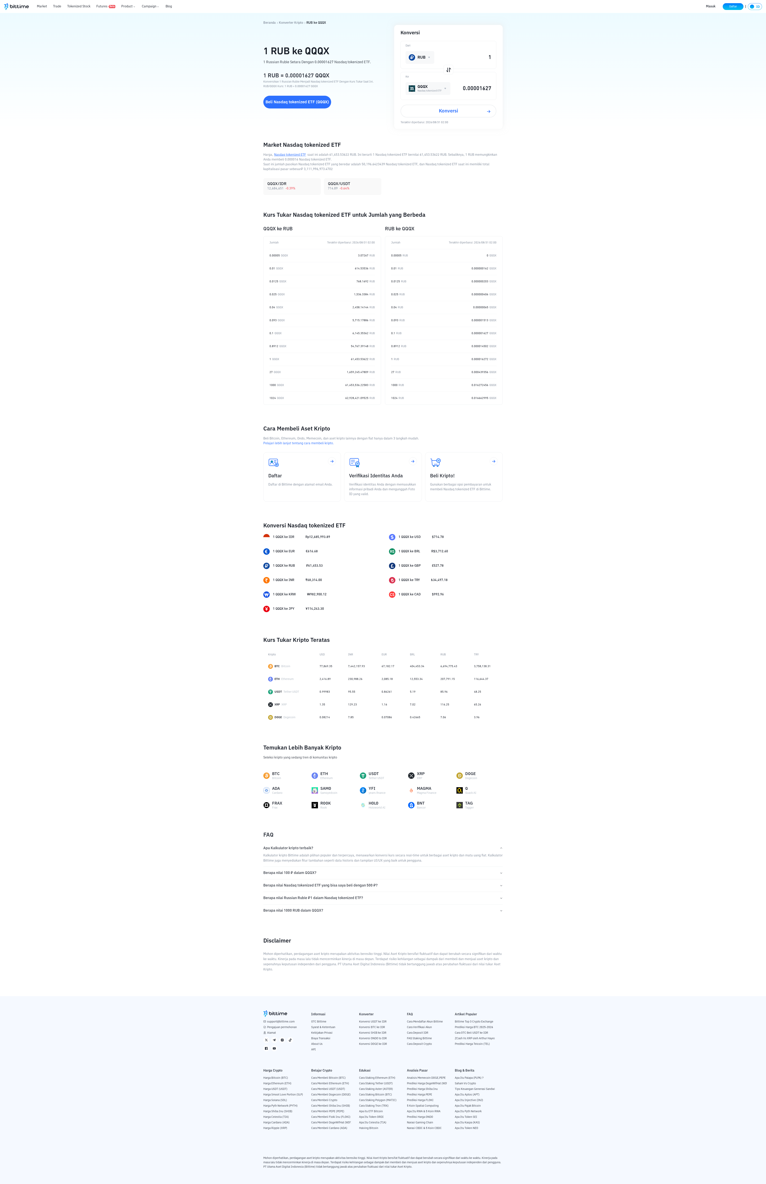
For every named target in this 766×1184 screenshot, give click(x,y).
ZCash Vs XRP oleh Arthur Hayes (475, 1038)
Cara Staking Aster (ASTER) (376, 1089)
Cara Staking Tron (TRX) (374, 1105)
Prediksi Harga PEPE (419, 1094)
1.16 (384, 704)
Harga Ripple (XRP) (275, 1128)
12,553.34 (416, 679)
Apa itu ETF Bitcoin (371, 1111)
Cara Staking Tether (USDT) (376, 1083)
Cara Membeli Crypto (324, 1100)
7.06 (443, 717)
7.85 (351, 717)
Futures (105, 6)
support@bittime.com (281, 1021)
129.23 (352, 704)
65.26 (477, 704)
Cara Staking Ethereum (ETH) (377, 1078)
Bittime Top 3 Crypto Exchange (474, 1021)
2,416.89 (325, 679)
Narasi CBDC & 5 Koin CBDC (424, 1128)
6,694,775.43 (448, 666)
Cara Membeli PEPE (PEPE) (327, 1111)
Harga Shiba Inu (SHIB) (277, 1111)
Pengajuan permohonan (282, 1027)
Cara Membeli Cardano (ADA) (329, 1128)
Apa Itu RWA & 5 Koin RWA (423, 1111)
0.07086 (387, 717)
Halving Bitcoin (368, 1128)
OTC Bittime (318, 1021)
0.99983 (325, 692)
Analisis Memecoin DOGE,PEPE (426, 1078)
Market (42, 6)
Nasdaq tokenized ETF (290, 155)
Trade (57, 6)
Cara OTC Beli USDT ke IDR (471, 1032)
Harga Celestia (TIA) (276, 1117)
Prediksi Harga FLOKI (420, 1100)
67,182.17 (388, 666)
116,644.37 (481, 679)
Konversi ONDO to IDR (373, 1038)
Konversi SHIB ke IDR (372, 1032)
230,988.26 (355, 679)
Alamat (271, 1032)
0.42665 (415, 717)
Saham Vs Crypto (465, 1083)
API (313, 1049)
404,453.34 (417, 666)
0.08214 (325, 717)
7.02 (413, 704)
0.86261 (387, 692)
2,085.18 (387, 679)
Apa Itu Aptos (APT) (467, 1094)
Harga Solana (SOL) (275, 1100)
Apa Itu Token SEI (466, 1117)
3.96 (477, 717)
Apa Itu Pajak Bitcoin (468, 1105)
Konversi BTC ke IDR (372, 1027)
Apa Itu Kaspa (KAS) (467, 1122)
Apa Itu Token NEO (466, 1128)
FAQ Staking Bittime (419, 1038)
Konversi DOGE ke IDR (373, 1044)
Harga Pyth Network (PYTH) (280, 1105)
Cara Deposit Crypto (419, 1044)
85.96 (444, 692)
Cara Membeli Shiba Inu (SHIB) (330, 1105)
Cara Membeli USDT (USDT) (328, 1089)
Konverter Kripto (291, 23)
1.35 (322, 704)
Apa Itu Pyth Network (468, 1111)
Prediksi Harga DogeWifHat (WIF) (428, 1083)
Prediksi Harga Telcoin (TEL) (472, 1044)
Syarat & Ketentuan (323, 1027)
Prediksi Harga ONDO (420, 1117)
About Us (317, 1044)
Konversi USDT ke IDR (373, 1021)
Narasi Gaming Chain (420, 1122)
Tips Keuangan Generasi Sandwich (476, 1089)
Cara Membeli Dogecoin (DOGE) (331, 1094)
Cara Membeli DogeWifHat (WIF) (331, 1122)
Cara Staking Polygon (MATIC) (378, 1100)
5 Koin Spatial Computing (423, 1105)
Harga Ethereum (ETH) (277, 1083)
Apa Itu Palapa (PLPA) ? (469, 1078)
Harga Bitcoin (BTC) (275, 1078)
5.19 (413, 692)
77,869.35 (326, 666)
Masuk (711, 6)
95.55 (351, 692)
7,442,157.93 (356, 666)
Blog (169, 6)
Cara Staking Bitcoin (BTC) (375, 1094)
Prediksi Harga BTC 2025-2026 (474, 1027)
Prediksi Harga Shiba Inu (422, 1089)
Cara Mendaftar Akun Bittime (425, 1021)
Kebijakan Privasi (322, 1032)
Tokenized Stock (78, 6)
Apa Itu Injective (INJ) (469, 1100)
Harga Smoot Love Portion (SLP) (283, 1094)
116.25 (444, 704)
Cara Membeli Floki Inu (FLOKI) (330, 1117)
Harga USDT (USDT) (275, 1089)
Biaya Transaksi (320, 1038)
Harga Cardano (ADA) (276, 1122)
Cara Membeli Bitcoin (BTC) (328, 1078)
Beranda (269, 23)
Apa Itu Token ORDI (371, 1117)
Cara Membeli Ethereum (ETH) (330, 1083)
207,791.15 (447, 679)
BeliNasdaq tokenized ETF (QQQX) (297, 102)
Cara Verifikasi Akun (419, 1027)
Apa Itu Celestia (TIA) (372, 1122)
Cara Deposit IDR (417, 1032)
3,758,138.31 (482, 666)
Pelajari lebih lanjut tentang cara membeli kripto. (298, 443)
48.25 (477, 692)
